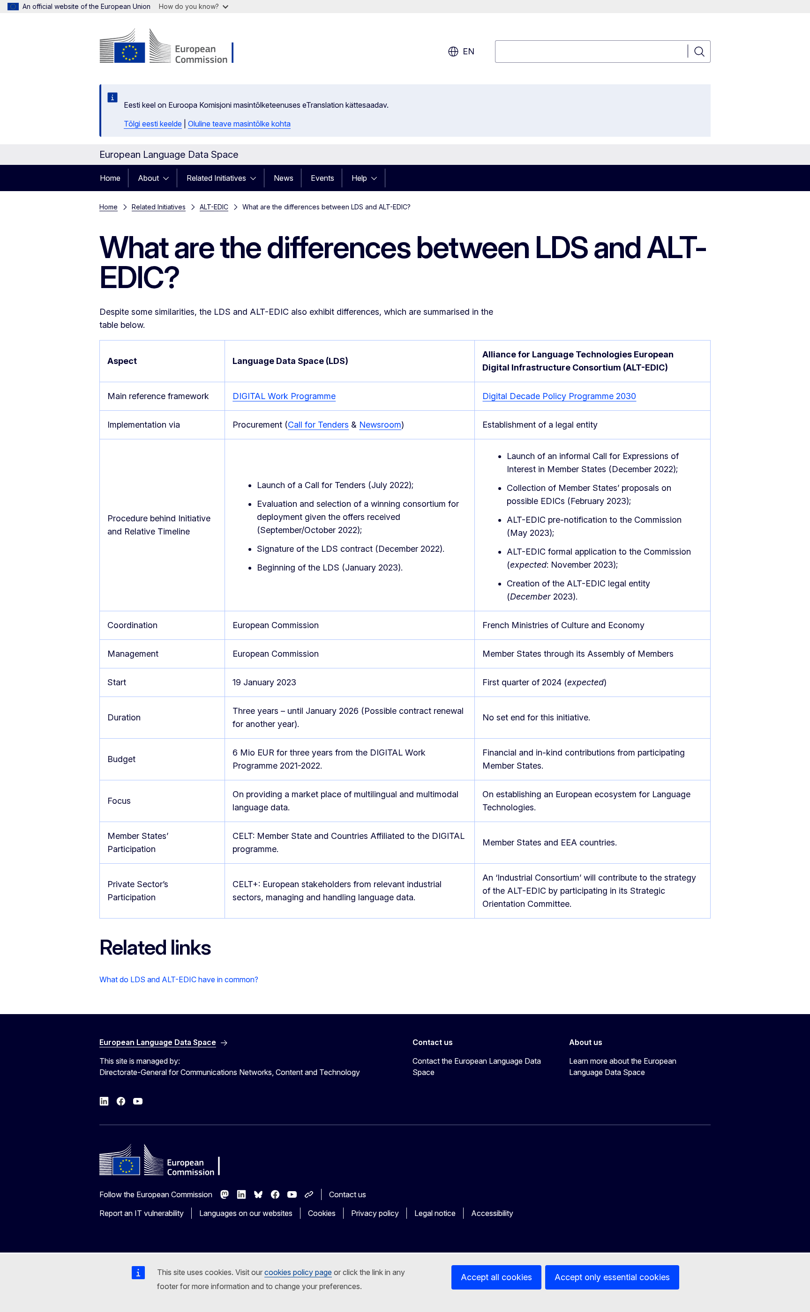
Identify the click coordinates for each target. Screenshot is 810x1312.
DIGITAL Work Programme (284, 396)
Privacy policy (375, 1213)
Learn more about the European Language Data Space (622, 1066)
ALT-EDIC (214, 207)
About (148, 178)
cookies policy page (298, 1272)
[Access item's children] (169, 178)
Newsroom (380, 425)
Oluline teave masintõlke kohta (239, 123)
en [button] (468, 51)
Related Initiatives (216, 178)
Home (110, 178)
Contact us (347, 1194)
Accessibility (492, 1213)
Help (359, 178)
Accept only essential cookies (612, 1277)
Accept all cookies (496, 1277)
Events (322, 178)
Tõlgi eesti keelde (153, 123)
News (283, 178)
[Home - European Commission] (175, 47)
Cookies (322, 1213)
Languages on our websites (245, 1213)
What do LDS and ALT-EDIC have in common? (178, 979)
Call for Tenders (318, 425)
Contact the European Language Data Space (476, 1066)
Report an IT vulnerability (141, 1213)
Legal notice (435, 1213)
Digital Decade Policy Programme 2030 (559, 396)
